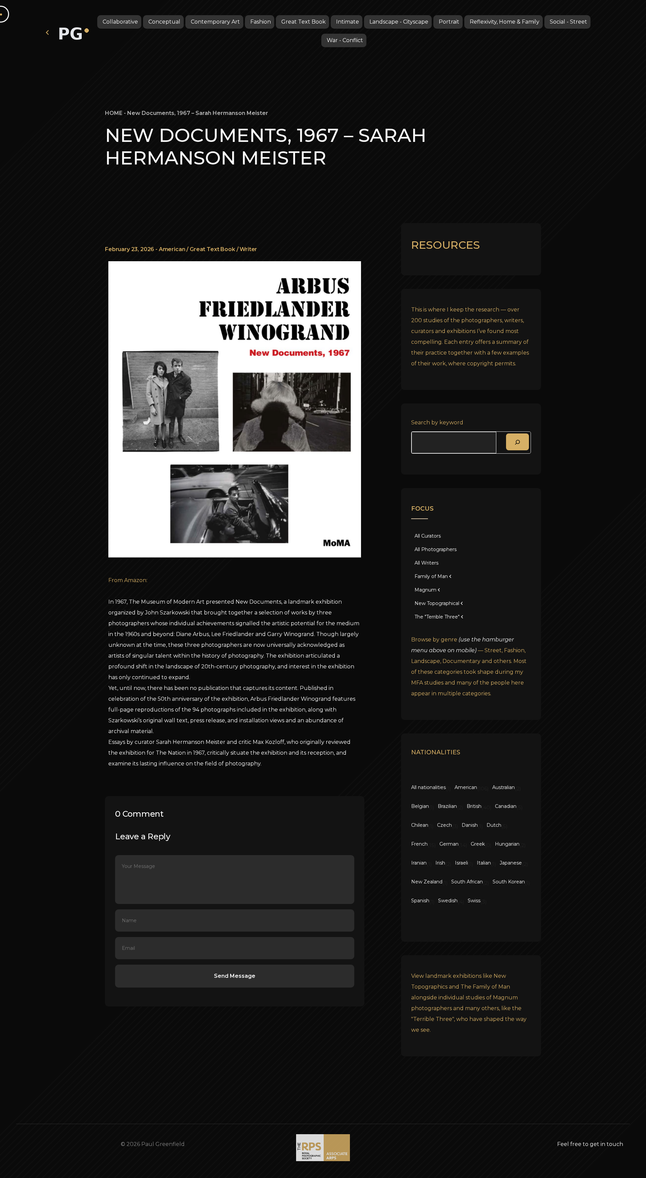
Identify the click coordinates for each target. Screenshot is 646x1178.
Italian (484, 863)
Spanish (420, 901)
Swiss (474, 901)
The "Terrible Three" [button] (437, 617)
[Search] (517, 441)
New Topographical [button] (437, 603)
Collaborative (120, 22)
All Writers (426, 563)
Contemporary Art (215, 22)
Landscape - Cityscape (398, 22)
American (172, 249)
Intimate (347, 22)
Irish (440, 863)
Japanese (511, 863)
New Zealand (426, 882)
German (449, 844)
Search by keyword (437, 422)
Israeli (461, 863)
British (474, 806)
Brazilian (447, 806)
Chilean (419, 825)
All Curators (428, 536)
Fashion (260, 22)
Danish (470, 825)
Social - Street (568, 22)
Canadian (505, 806)
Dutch (494, 825)
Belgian (420, 806)
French (419, 844)
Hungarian (507, 844)
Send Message (234, 976)
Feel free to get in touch (590, 1144)
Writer (248, 249)
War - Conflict (345, 40)
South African (467, 882)
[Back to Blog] (48, 32)
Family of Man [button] (431, 576)
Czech (444, 825)
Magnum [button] (425, 590)
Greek (478, 844)
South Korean (509, 882)
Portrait (449, 22)
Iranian (419, 863)
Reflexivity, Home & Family (504, 22)
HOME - (116, 113)
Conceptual (164, 22)
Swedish (448, 901)
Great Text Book (303, 22)
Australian (503, 787)
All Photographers (436, 549)
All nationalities (428, 787)
